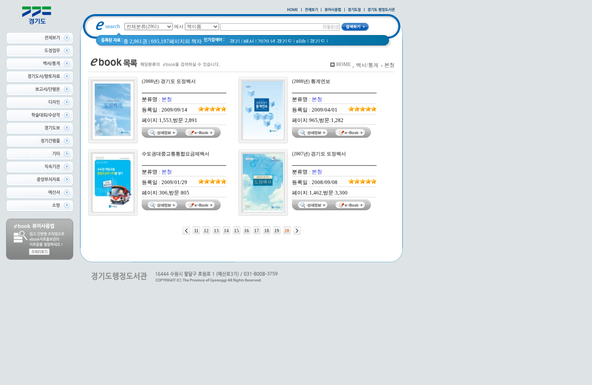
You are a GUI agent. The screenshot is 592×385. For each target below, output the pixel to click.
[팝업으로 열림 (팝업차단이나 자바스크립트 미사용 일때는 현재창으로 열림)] (333, 10)
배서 (249, 41)
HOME (343, 64)
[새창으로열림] (354, 10)
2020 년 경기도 (275, 41)
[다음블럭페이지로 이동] (297, 231)
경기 (235, 41)
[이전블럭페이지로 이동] (186, 231)
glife (301, 41)
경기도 (317, 41)
